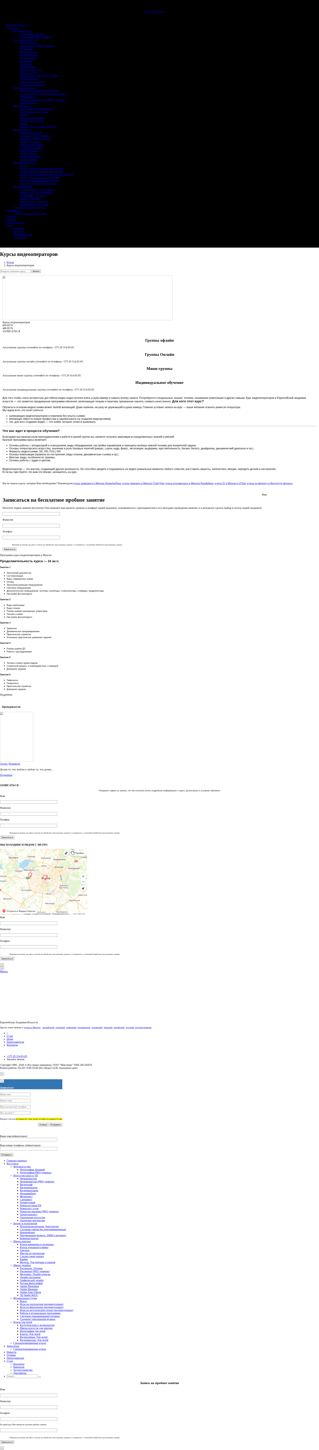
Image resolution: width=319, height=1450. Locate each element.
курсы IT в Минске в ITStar (230, 483)
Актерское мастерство (32, 84)
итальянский (84, 1027)
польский (60, 1027)
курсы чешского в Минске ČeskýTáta (143, 483)
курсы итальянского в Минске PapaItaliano (189, 483)
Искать (36, 271)
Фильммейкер (28, 57)
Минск (4, 971)
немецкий (71, 1027)
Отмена (43, 1124)
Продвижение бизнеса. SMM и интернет (43, 99)
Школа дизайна (22, 129)
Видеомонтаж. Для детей (34, 204)
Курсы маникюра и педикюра (37, 108)
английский (48, 1027)
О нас (10, 225)
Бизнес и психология (25, 87)
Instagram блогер (29, 102)
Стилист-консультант (32, 120)
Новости (11, 216)
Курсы (10, 262)
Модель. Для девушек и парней (37, 126)
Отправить (55, 1124)
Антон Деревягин (10, 763)
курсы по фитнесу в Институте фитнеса (269, 483)
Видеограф (26, 49)
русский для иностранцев (138, 1027)
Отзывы (11, 219)
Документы (19, 237)
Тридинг (25, 114)
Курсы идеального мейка (34, 111)
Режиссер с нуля (29, 72)
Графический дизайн (32, 144)
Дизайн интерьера (30, 141)
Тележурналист (28, 78)
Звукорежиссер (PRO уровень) (37, 46)
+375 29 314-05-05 (154, 11)
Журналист (26, 60)
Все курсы (12, 28)
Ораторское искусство (32, 81)
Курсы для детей (22, 186)
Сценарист (26, 63)
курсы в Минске (32, 1027)
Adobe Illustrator (29, 153)
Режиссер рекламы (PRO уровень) (39, 75)
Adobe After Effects (30, 156)
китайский (119, 1027)
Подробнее (6, 775)
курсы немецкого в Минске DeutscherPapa (97, 483)
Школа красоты (22, 105)
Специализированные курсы (29, 207)
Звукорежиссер (28, 43)
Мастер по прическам (32, 117)
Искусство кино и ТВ (25, 40)
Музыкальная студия (25, 162)
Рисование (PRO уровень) (35, 135)
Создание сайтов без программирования (43, 93)
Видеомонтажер (29, 55)
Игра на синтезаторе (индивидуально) (41, 168)
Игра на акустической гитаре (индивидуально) (46, 174)
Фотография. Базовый (32, 34)
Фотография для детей (32, 195)
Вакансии (18, 231)
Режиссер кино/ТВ (30, 69)
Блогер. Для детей (30, 198)
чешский (108, 1027)
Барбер (24, 123)
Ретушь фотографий (31, 147)
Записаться (13, 210)
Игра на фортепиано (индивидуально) (41, 171)
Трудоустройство (23, 234)
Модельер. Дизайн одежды (35, 138)
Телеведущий (27, 66)
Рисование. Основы (31, 132)
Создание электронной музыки (37, 183)
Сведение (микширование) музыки (40, 180)
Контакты (18, 228)
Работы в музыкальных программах (40, 177)
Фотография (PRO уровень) (35, 37)
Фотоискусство (22, 31)
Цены (10, 1039)
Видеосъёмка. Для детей (34, 201)
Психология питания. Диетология (39, 90)
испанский (97, 1027)
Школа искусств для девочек (36, 192)
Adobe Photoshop (29, 150)
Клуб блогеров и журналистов (37, 189)
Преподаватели (15, 222)
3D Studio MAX (29, 159)
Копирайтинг (27, 96)
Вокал (23, 165)
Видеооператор (28, 52)
